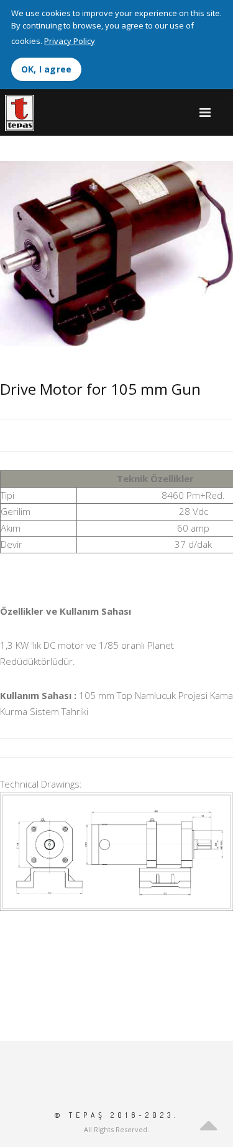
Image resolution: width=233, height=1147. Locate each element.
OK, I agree (46, 69)
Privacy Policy (69, 40)
